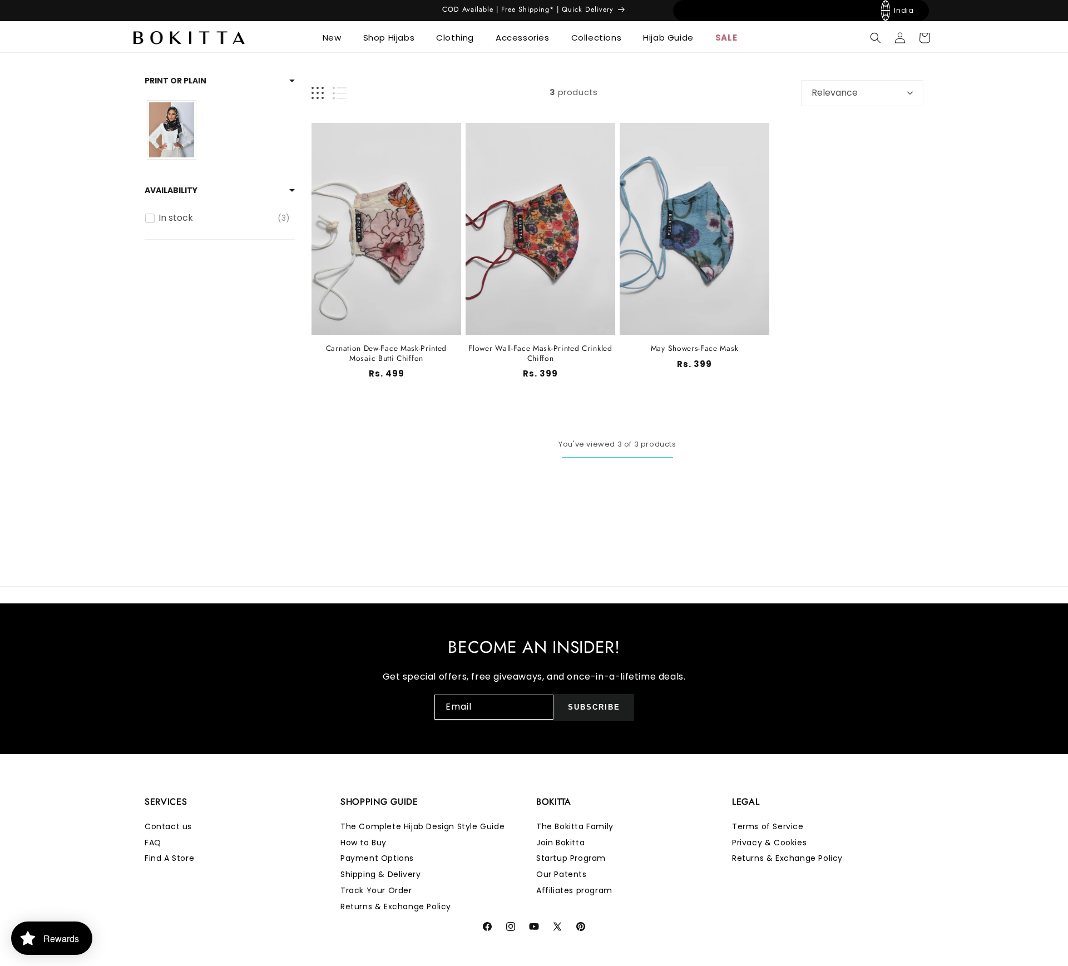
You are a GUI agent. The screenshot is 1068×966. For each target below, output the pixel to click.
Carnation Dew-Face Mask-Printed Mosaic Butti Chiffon (386, 353)
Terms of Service (768, 826)
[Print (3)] (171, 130)
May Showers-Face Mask (695, 348)
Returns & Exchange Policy (395, 906)
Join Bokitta (560, 842)
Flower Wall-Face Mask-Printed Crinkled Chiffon (540, 353)
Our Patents (561, 874)
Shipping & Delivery (380, 874)
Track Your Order (376, 890)
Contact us (168, 826)
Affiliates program (574, 890)
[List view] (340, 93)
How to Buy (363, 842)
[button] (336, 38)
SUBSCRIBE (594, 707)
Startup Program (571, 858)
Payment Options (377, 858)
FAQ (153, 842)
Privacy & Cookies (769, 842)
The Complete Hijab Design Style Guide (422, 826)
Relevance (835, 92)
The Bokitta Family (575, 826)
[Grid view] (318, 93)
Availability (171, 190)
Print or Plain (175, 80)
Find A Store (169, 858)
